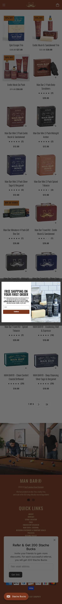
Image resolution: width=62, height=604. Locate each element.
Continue (16, 312)
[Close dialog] (58, 283)
